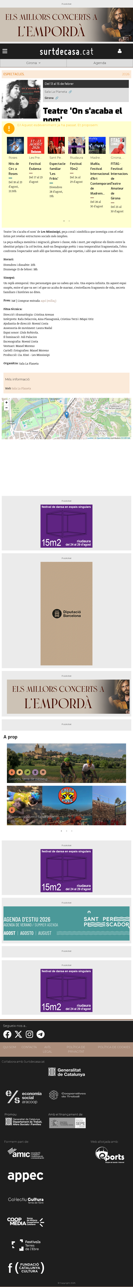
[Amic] (26, 1155)
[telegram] (40, 1036)
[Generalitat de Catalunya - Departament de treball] (24, 1125)
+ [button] (6, 402)
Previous (9, 180)
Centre (66, 68)
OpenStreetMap (103, 438)
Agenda (100, 63)
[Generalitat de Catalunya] (66, 1075)
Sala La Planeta (56, 91)
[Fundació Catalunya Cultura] (26, 1269)
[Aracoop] (24, 1098)
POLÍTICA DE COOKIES (114, 1047)
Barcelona (119, 68)
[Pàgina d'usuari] (120, 52)
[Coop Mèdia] (26, 1223)
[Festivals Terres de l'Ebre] (26, 1246)
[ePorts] (110, 1155)
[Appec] (26, 1178)
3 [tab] (71, 830)
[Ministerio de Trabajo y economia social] (67, 1125)
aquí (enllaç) (48, 301)
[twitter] (18, 1036)
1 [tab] (64, 220)
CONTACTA (29, 1047)
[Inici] (66, 51)
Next (123, 180)
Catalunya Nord (13, 68)
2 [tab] (69, 220)
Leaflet (90, 438)
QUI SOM (9, 1047)
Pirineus (93, 68)
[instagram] (29, 1036)
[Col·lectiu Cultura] (26, 1201)
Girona (40, 68)
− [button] (6, 408)
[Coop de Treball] (67, 1098)
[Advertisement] (66, 466)
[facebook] (7, 1036)
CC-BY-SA (125, 438)
